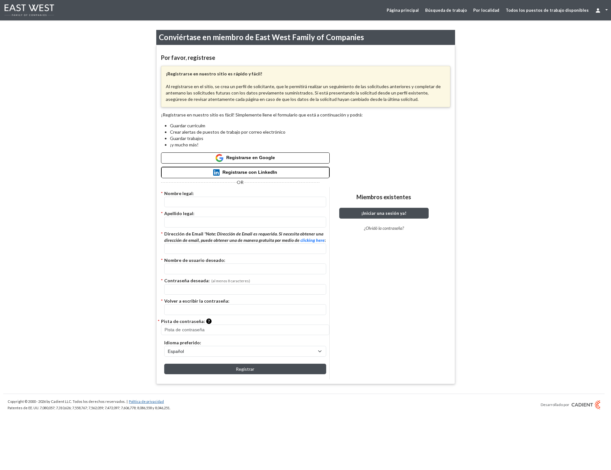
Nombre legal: (179, 193)
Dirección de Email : (245, 237)
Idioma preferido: (182, 342)
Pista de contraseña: (183, 321)
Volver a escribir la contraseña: (196, 301)
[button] (210, 322)
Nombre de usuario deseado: (194, 260)
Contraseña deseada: (207, 280)
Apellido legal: (179, 213)
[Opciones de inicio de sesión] (601, 10)
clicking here (312, 240)
